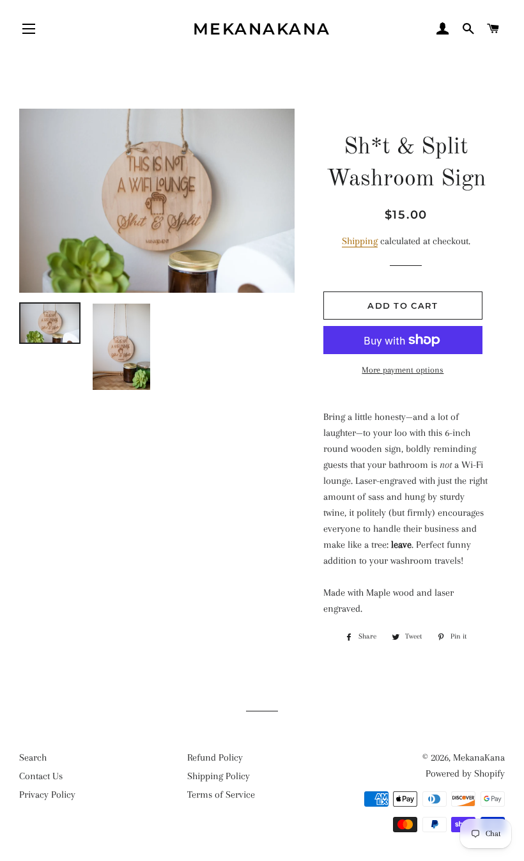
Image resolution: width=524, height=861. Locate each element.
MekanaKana (262, 28)
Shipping (360, 241)
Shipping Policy (218, 776)
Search (33, 757)
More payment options (402, 370)
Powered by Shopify (465, 773)
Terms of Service (221, 794)
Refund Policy (215, 757)
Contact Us (41, 776)
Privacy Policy (47, 794)
